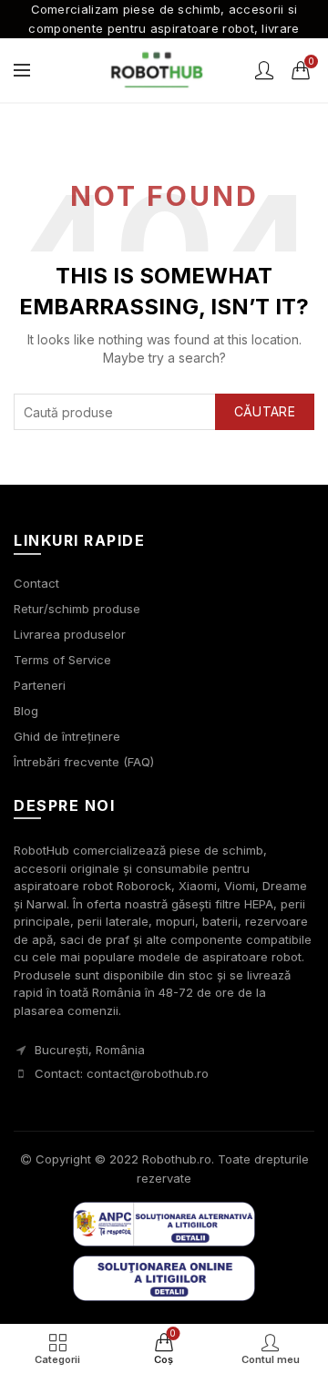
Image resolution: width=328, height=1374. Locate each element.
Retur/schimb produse (77, 608)
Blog (26, 710)
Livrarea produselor (70, 634)
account (264, 70)
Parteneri (40, 685)
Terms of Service (62, 659)
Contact (36, 583)
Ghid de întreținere (67, 736)
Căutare (264, 411)
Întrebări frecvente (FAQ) (84, 761)
